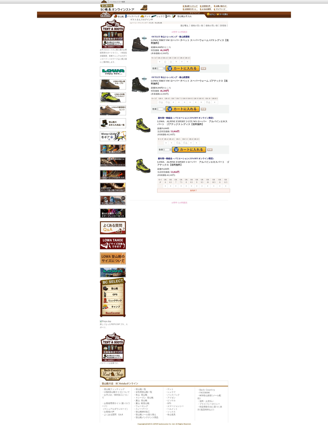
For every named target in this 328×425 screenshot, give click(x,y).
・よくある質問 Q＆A (112, 414)
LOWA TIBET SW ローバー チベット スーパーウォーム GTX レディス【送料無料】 (190, 40)
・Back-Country (206, 390)
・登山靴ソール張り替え (145, 414)
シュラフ (160, 16)
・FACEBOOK (203, 392)
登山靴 (121, 16)
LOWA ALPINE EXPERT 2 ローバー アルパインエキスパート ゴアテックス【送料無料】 (193, 161)
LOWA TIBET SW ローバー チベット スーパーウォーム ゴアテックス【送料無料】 (189, 80)
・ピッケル (170, 400)
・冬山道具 (170, 414)
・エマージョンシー (174, 406)
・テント (169, 389)
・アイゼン (170, 397)
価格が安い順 (197, 25)
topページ (133, 23)
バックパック (133, 16)
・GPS (168, 403)
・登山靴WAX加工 (142, 412)
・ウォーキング (141, 406)
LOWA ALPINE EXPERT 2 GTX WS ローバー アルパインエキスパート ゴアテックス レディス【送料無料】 (192, 121)
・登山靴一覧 (140, 389)
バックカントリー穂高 (117, 2)
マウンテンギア (143, 23)
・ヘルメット (171, 409)
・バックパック (172, 395)
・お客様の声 (108, 412)
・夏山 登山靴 (140, 400)
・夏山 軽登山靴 (141, 403)
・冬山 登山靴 (140, 395)
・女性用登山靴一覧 (143, 392)
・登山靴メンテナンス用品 (146, 417)
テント (147, 16)
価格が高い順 (212, 25)
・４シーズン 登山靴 (143, 397)
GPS (169, 16)
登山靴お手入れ (184, 16)
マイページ (195, 13)
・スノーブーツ (141, 409)
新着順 (223, 25)
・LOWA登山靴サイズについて (116, 392)
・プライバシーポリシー (208, 404)
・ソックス (170, 412)
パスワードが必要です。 (110, 363)
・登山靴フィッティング (113, 389)
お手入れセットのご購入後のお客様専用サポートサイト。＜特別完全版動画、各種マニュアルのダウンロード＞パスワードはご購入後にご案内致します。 (113, 56)
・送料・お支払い (205, 401)
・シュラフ (170, 392)
